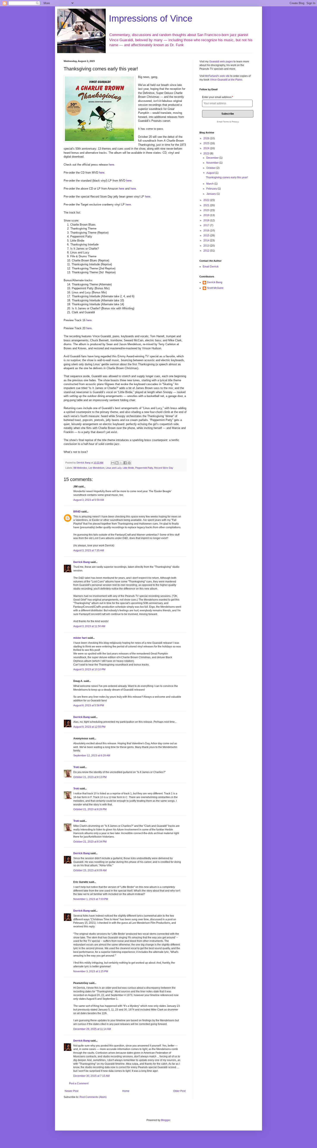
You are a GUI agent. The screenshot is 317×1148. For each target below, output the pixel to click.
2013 (206, 245)
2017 (206, 225)
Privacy (235, 121)
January (211, 193)
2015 (206, 235)
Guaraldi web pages (221, 61)
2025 (206, 143)
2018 (206, 220)
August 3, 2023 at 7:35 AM (88, 550)
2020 (206, 210)
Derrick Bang (81, 562)
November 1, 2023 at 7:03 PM (90, 899)
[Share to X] (121, 463)
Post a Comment (78, 1083)
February (212, 188)
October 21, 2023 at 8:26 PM (90, 809)
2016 (206, 230)
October (211, 167)
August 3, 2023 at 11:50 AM (89, 626)
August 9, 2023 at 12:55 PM (89, 726)
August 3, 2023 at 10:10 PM (89, 669)
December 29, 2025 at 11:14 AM (92, 1029)
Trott (76, 767)
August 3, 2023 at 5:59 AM (88, 499)
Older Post (179, 1091)
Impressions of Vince (150, 18)
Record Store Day (163, 467)
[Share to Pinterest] (129, 463)
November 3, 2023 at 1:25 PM (90, 971)
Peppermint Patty (144, 467)
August (210, 172)
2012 (206, 250)
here (111, 164)
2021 (206, 205)
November (212, 162)
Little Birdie (128, 467)
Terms (226, 121)
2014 (206, 240)
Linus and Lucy (113, 467)
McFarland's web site (217, 75)
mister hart (80, 637)
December (212, 157)
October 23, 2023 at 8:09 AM (90, 870)
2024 (206, 148)
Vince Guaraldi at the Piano (226, 79)
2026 (206, 138)
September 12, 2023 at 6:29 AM (91, 755)
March (210, 183)
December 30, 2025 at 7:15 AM (91, 1075)
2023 (206, 153)
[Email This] (113, 463)
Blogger (165, 1120)
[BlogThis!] (117, 463)
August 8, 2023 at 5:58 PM (88, 705)
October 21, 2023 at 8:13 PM (90, 777)
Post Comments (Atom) (93, 1097)
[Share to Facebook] (125, 463)
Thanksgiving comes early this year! (227, 177)
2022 (206, 200)
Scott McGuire (215, 287)
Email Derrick (210, 266)
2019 (206, 215)
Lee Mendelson (96, 467)
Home (125, 1091)
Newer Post (71, 1091)
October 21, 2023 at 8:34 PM (90, 841)
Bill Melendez (80, 467)
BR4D (77, 511)
